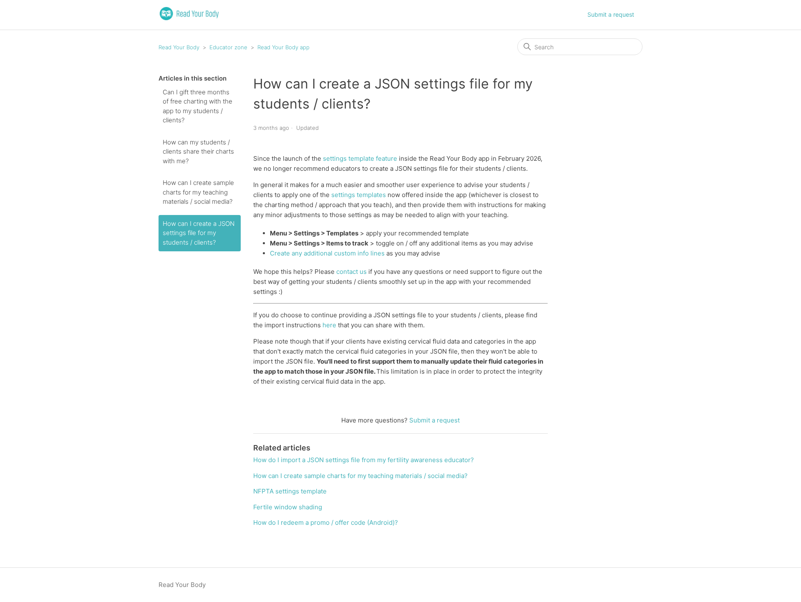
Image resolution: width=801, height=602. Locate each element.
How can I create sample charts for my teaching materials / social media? (198, 192)
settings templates (358, 195)
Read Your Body (179, 47)
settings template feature (360, 158)
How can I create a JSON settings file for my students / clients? (198, 233)
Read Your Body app (283, 47)
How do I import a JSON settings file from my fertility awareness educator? (363, 460)
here (329, 325)
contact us (351, 272)
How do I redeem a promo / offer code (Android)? (325, 522)
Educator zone (228, 47)
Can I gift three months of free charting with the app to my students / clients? (197, 106)
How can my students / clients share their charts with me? (198, 151)
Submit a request (610, 14)
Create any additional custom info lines (327, 253)
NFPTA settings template (290, 491)
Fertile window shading (287, 507)
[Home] (189, 19)
